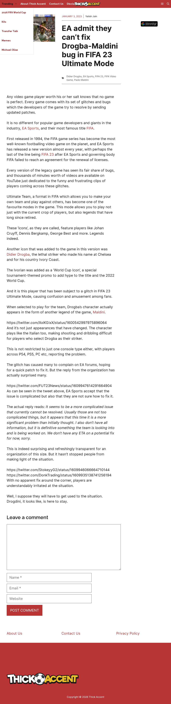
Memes (6, 40)
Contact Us (56, 3)
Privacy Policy (128, 633)
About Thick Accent (33, 3)
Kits (4, 22)
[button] (168, 4)
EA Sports (88, 76)
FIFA (90, 128)
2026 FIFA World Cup (14, 12)
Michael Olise (10, 50)
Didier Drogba (74, 76)
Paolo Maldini (81, 79)
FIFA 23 (99, 76)
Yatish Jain (91, 16)
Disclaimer (73, 3)
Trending (7, 3)
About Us (14, 633)
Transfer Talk (10, 31)
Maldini (99, 312)
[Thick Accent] (87, 4)
